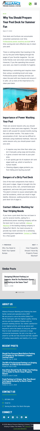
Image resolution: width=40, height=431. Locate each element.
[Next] (34, 282)
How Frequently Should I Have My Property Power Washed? (31, 250)
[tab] (16, 292)
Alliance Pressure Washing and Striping (16, 311)
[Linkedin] (22, 417)
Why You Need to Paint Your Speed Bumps (8, 249)
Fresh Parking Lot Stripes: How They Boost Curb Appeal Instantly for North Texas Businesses (19, 381)
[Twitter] (8, 417)
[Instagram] (13, 417)
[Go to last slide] (6, 282)
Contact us (28, 233)
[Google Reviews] (17, 417)
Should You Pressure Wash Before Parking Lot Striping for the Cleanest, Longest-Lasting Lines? (18, 355)
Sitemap (27, 426)
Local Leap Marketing (20, 428)
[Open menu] (35, 4)
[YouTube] (26, 417)
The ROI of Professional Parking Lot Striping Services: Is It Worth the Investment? (19, 363)
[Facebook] (4, 417)
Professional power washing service (16, 41)
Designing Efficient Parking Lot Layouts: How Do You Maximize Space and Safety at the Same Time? (19, 279)
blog (4, 13)
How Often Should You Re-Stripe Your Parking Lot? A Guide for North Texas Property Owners (19, 372)
